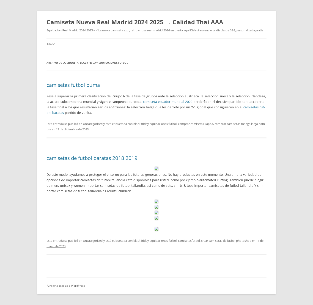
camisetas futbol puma (73, 84)
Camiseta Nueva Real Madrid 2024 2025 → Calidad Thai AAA (135, 22)
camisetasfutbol (189, 241)
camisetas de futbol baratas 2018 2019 (92, 157)
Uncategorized (93, 124)
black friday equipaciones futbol (155, 124)
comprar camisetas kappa (195, 124)
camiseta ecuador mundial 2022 (167, 101)
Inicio (51, 44)
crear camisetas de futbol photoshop (226, 241)
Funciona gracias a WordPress (66, 286)
